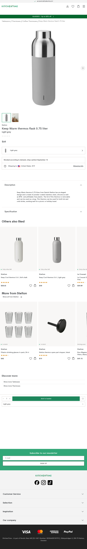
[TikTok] (50, 482)
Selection (7, 502)
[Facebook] (37, 482)
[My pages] (67, 6)
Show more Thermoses (12, 386)
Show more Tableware (12, 382)
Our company (9, 520)
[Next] (83, 68)
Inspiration (8, 511)
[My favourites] (73, 6)
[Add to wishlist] (31, 285)
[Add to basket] (35, 285)
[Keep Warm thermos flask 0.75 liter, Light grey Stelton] (43, 67)
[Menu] (84, 6)
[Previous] (4, 68)
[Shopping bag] (78, 6)
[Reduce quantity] (3, 398)
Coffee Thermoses (29, 21)
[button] (6, 136)
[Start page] (10, 6)
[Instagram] (43, 482)
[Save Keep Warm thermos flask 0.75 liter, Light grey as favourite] (83, 398)
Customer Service (12, 494)
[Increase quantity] (9, 398)
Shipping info (78, 166)
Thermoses (16, 21)
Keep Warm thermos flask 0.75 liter (52, 21)
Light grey (6, 404)
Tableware (6, 21)
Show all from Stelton (11, 297)
